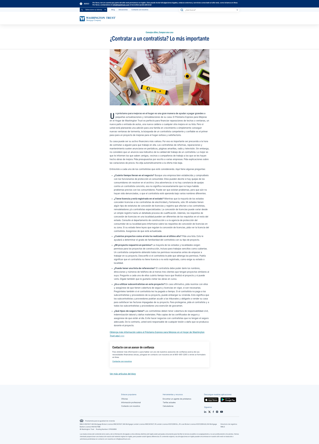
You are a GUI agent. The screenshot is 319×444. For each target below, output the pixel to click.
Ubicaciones (123, 10)
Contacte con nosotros (139, 10)
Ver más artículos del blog (123, 374)
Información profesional (131, 402)
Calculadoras (168, 406)
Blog (113, 10)
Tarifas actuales (169, 402)
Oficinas (124, 399)
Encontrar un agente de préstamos (177, 399)
